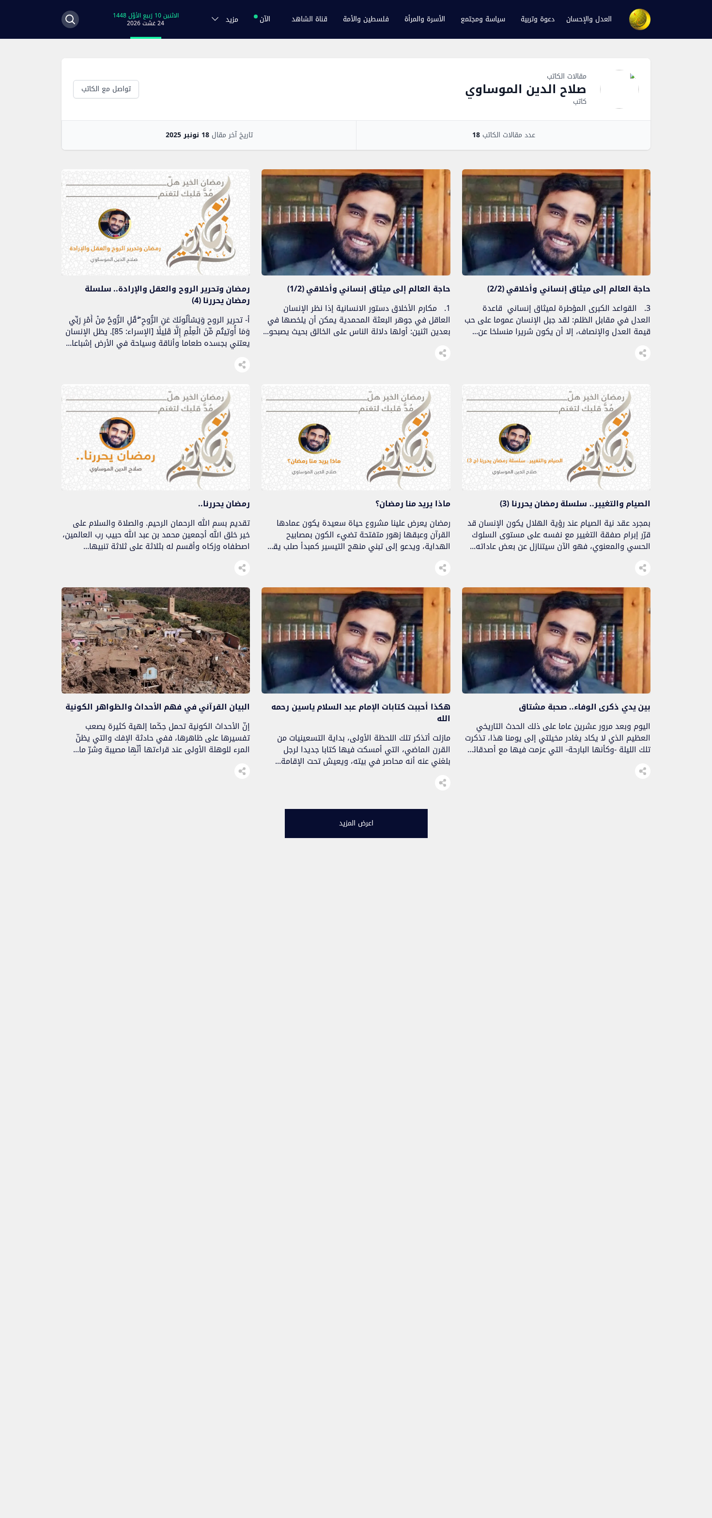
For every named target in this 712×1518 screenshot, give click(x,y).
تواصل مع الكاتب (106, 89)
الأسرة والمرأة (424, 19)
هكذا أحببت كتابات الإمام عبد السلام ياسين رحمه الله (360, 712)
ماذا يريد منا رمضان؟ (412, 503)
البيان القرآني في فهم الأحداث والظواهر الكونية (157, 706)
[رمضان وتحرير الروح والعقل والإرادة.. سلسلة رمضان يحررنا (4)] (156, 272)
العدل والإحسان (589, 19)
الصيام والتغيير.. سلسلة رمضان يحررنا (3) (575, 503)
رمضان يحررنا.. (224, 503)
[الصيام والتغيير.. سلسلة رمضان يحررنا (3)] (556, 487)
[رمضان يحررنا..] (156, 487)
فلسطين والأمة (366, 19)
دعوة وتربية (538, 19)
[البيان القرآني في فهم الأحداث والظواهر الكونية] (156, 690)
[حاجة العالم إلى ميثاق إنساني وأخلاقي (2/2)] (556, 272)
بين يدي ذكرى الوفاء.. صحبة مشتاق (584, 706)
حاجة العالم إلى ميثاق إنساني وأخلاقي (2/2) (568, 288)
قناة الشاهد (309, 19)
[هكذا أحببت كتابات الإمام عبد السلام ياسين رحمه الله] (356, 690)
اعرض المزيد (356, 823)
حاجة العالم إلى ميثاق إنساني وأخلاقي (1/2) (368, 288)
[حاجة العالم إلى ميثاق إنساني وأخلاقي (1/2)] (356, 272)
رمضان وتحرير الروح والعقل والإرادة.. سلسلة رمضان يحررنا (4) (167, 294)
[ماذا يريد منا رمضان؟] (356, 487)
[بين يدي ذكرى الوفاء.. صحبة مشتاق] (556, 690)
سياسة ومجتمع (483, 19)
